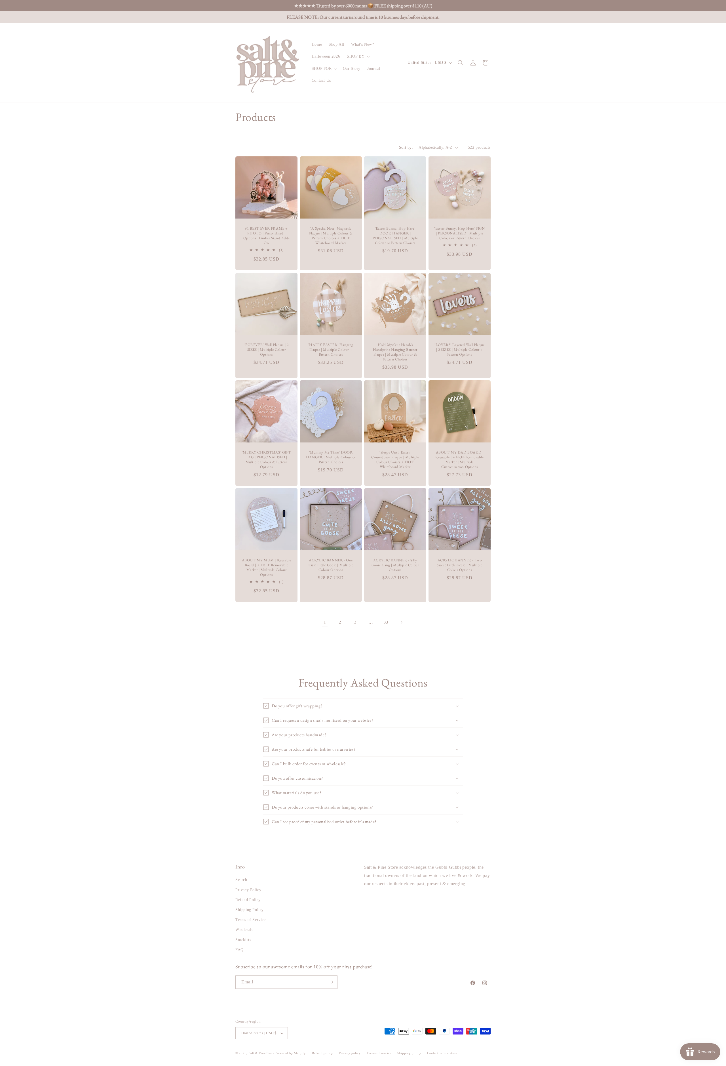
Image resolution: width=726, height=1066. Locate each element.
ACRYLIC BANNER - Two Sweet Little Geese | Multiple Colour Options (459, 565)
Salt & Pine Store (262, 1053)
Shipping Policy (249, 910)
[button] (357, 56)
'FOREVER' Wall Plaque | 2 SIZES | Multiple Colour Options (266, 350)
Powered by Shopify (290, 1053)
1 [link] (325, 622)
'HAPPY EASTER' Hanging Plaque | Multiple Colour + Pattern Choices (330, 350)
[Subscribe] (331, 982)
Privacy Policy (248, 890)
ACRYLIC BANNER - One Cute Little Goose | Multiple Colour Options (331, 565)
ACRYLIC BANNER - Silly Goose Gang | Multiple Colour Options (395, 565)
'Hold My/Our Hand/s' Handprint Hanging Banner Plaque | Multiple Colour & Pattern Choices (395, 352)
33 (386, 622)
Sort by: (406, 147)
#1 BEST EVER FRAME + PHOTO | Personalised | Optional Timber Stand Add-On (266, 235)
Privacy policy (350, 1053)
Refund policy (322, 1053)
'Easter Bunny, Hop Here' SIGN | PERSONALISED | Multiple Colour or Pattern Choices (459, 233)
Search (241, 880)
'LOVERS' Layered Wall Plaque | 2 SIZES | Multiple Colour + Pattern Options (459, 350)
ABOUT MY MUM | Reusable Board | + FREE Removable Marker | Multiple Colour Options (266, 567)
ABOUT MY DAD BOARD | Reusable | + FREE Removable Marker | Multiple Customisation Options (459, 459)
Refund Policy (248, 900)
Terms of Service (250, 920)
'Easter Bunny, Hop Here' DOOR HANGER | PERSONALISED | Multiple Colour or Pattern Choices (395, 235)
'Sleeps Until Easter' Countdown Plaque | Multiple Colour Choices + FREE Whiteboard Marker (395, 459)
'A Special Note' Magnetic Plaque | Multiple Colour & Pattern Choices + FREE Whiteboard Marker (331, 235)
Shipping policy (409, 1053)
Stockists (243, 940)
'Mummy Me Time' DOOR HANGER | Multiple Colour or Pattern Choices (331, 457)
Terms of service (379, 1053)
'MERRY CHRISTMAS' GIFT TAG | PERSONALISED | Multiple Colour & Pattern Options (266, 459)
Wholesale (244, 929)
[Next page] (401, 622)
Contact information (442, 1053)
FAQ (239, 950)
